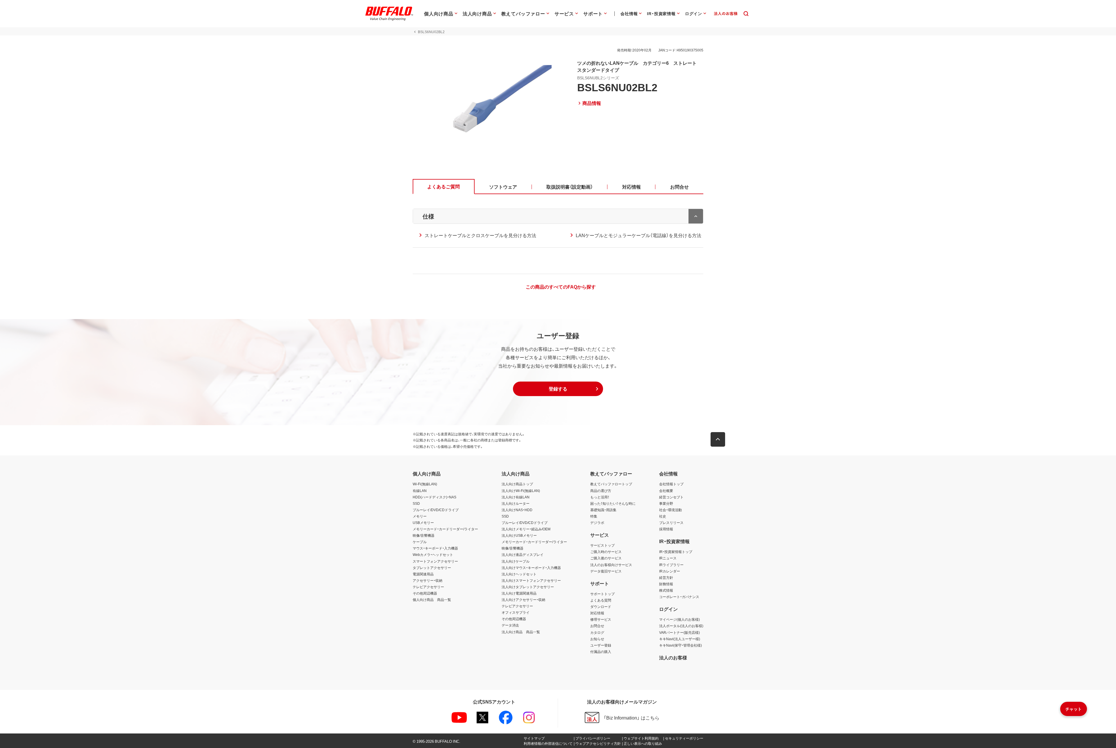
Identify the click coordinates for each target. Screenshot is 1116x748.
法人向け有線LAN (516, 497)
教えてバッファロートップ (611, 483)
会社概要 (666, 490)
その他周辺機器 (425, 593)
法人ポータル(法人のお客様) (681, 625)
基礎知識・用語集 (603, 509)
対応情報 (597, 612)
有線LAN (420, 490)
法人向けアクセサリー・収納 (523, 599)
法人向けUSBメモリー (519, 535)
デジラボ (597, 522)
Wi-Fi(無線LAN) (425, 483)
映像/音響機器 (423, 535)
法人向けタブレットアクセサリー (528, 586)
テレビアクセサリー (428, 586)
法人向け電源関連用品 (519, 593)
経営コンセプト (671, 497)
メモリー (420, 516)
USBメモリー (423, 522)
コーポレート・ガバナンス (679, 596)
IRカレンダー (669, 571)
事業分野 (666, 503)
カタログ (597, 632)
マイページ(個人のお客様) (679, 619)
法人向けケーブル (516, 561)
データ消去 (510, 625)
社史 (662, 516)
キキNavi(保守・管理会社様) (680, 645)
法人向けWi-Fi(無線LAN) (521, 490)
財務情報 (666, 583)
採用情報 (666, 529)
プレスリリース (671, 522)
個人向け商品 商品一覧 (432, 599)
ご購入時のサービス (606, 551)
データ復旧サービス (606, 571)
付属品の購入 (600, 651)
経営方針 (666, 577)
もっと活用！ (599, 497)
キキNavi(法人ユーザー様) (679, 638)
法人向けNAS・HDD (517, 509)
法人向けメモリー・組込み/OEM (526, 529)
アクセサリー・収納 (427, 580)
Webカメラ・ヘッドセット (433, 554)
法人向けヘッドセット (519, 574)
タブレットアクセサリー (432, 567)
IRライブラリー (671, 564)
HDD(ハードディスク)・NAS (434, 497)
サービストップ (602, 545)
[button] (558, 389)
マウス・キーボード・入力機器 (435, 548)
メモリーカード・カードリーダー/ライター (445, 529)
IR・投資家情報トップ (675, 551)
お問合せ (597, 625)
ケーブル (420, 541)
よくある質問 (600, 600)
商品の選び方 (600, 490)
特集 (593, 516)
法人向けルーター (516, 503)
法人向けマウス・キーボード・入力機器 (531, 567)
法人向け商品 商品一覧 (521, 631)
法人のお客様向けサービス (611, 564)
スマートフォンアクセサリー (435, 561)
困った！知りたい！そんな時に (613, 503)
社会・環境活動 (670, 509)
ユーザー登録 (600, 645)
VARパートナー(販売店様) (679, 632)
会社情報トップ (671, 483)
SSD (416, 503)
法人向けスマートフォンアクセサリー (531, 580)
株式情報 (666, 590)
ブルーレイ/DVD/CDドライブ (436, 509)
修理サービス (600, 619)
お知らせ (597, 638)
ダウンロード (600, 606)
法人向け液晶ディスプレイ (522, 554)
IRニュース (668, 558)
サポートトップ (602, 593)
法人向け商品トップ (517, 483)
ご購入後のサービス (606, 558)
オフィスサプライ (516, 612)
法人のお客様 (673, 657)
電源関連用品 (423, 574)
